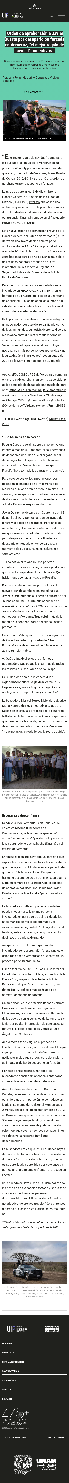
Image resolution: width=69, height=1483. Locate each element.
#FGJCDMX (19, 374)
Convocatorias (10, 1371)
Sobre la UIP (8, 1352)
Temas (5, 1389)
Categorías (8, 1380)
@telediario (36, 395)
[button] (61, 15)
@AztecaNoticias (16, 395)
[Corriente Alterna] (12, 15)
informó (34, 202)
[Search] (52, 15)
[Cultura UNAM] (34, 6)
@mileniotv (58, 400)
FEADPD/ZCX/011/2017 (37, 290)
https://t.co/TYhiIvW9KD (25, 390)
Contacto (7, 1399)
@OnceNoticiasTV (14, 405)
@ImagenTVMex (16, 400)
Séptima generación (13, 1362)
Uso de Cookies (56, 1437)
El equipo (7, 1343)
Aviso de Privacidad (15, 1437)
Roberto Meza (34, 974)
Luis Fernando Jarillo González (27, 77)
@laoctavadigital (39, 400)
